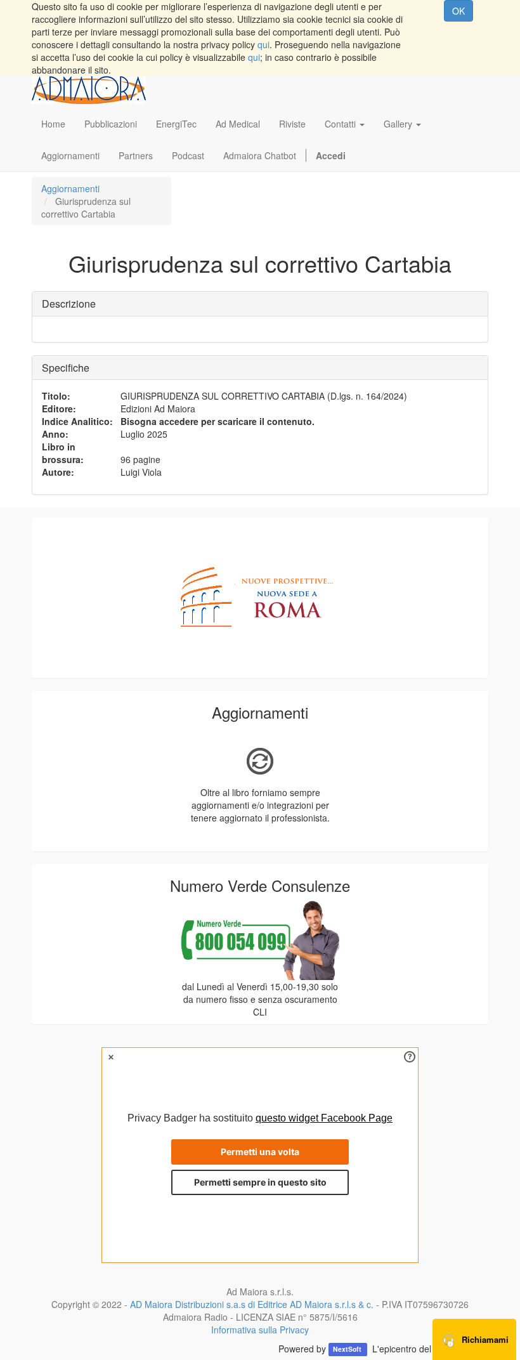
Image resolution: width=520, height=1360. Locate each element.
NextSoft (348, 1349)
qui (263, 44)
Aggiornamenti (70, 188)
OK (458, 10)
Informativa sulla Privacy (260, 1329)
